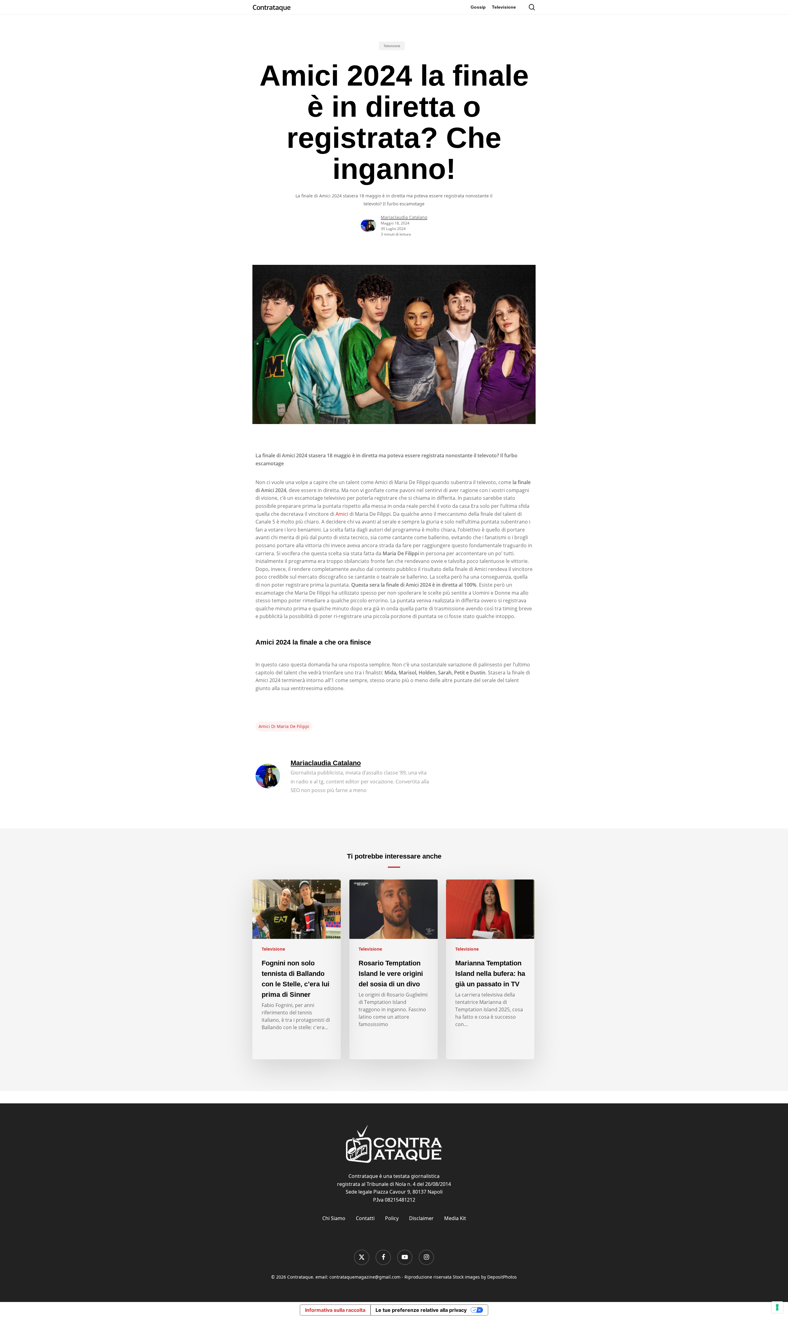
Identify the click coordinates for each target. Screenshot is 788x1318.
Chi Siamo (333, 1218)
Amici (342, 514)
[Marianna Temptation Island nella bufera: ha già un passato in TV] (490, 969)
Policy (392, 1218)
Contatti (365, 1218)
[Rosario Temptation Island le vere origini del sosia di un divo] (393, 969)
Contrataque (271, 7)
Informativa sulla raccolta (335, 1310)
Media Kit (455, 1218)
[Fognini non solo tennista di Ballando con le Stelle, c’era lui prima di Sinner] (296, 969)
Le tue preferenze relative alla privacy (421, 1310)
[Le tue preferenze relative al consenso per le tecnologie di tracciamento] (777, 1307)
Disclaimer (421, 1218)
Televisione (392, 46)
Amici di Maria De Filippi (284, 726)
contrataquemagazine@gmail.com (364, 1277)
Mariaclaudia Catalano (404, 217)
